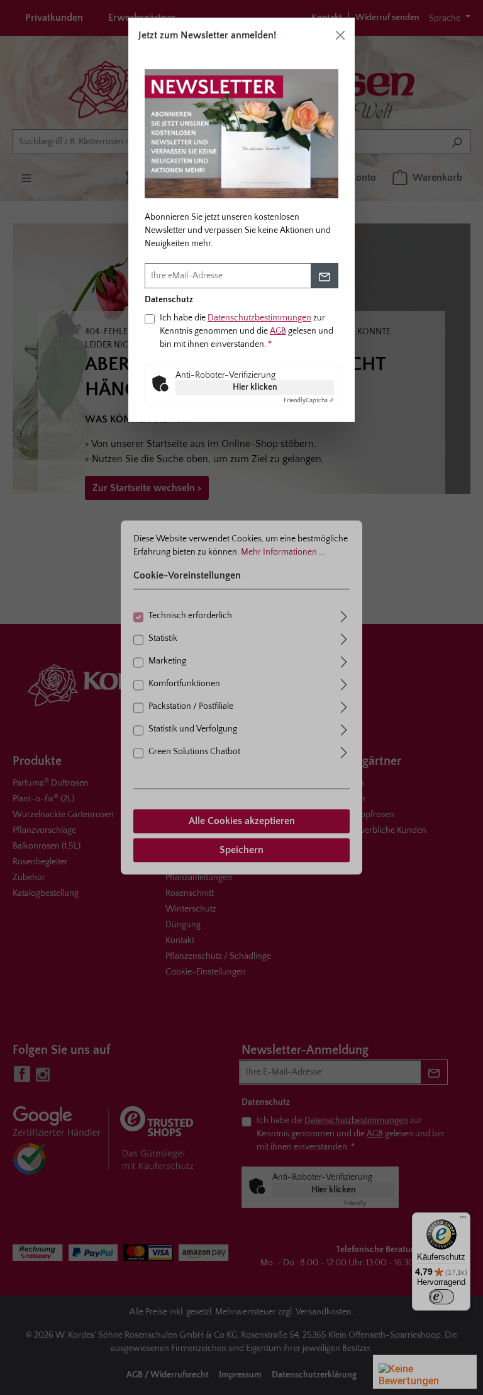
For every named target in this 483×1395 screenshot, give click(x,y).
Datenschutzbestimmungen (259, 318)
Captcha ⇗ (309, 400)
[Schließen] (340, 35)
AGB (278, 331)
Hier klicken (255, 387)
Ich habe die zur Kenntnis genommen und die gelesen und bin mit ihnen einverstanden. (246, 331)
